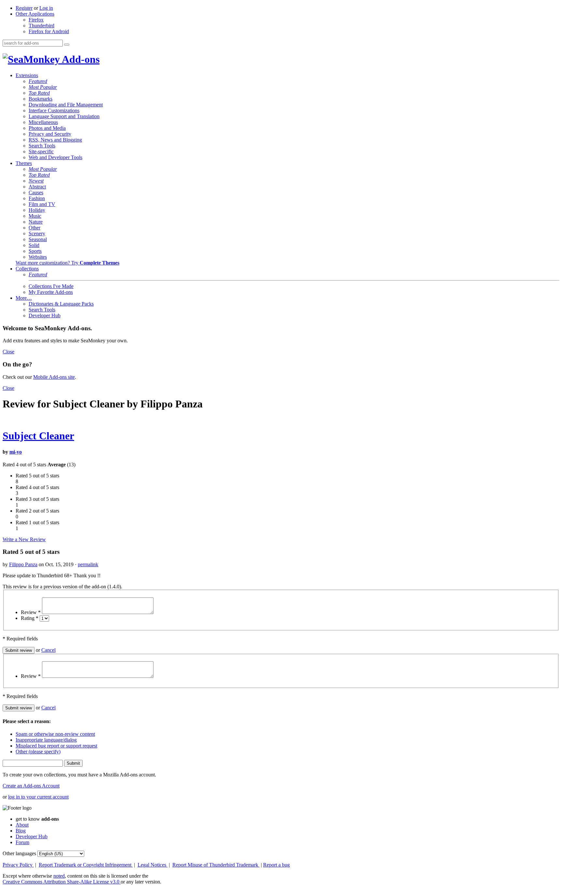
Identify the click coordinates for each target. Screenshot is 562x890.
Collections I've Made (51, 286)
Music (35, 216)
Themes (24, 163)
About (22, 825)
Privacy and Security (50, 134)
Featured (38, 81)
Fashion (37, 198)
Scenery (37, 233)
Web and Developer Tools (55, 157)
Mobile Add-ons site (54, 377)
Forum (22, 842)
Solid (34, 245)
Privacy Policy (18, 865)
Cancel (48, 650)
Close (8, 351)
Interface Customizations (54, 110)
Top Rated (39, 93)
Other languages (19, 853)
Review (31, 612)
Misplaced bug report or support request (56, 745)
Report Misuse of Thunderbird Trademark (216, 865)
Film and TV (42, 204)
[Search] (66, 45)
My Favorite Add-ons (51, 292)
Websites (38, 257)
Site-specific (41, 151)
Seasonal (38, 239)
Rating (29, 618)
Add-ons (80, 59)
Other (34, 227)
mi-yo (15, 452)
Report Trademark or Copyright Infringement (86, 865)
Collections (27, 268)
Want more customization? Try (67, 263)
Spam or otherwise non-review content (55, 734)
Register (24, 8)
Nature (36, 222)
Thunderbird (41, 25)
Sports (35, 251)
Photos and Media (47, 128)
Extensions (27, 75)
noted (59, 876)
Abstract (37, 186)
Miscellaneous (43, 122)
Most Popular (43, 87)
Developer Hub (44, 315)
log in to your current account (38, 797)
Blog (21, 830)
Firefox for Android (49, 31)
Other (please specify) (38, 751)
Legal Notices (152, 865)
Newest (36, 181)
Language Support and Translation (64, 116)
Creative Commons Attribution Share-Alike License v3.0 (62, 881)
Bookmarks (40, 99)
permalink (88, 564)
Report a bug (276, 865)
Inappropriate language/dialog (46, 740)
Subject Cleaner (38, 436)
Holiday (37, 210)
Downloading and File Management (66, 104)
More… (24, 298)
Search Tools (42, 145)
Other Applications (35, 14)
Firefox (36, 19)
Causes (36, 192)
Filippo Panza (23, 564)
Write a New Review (24, 539)
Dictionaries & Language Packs (61, 304)
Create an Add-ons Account (31, 785)
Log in (46, 8)
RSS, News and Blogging (55, 140)
